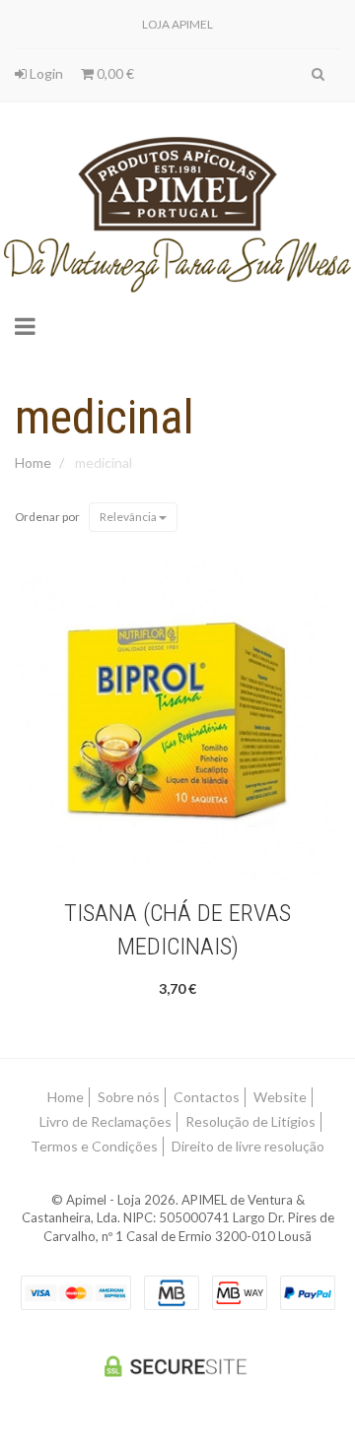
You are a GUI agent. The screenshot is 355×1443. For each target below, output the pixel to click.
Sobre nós (129, 1096)
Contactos (207, 1096)
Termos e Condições (94, 1146)
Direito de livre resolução (248, 1146)
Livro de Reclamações (105, 1121)
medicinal (104, 417)
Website (280, 1096)
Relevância (129, 516)
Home (33, 462)
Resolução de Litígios (250, 1121)
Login (45, 73)
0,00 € (114, 73)
